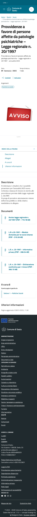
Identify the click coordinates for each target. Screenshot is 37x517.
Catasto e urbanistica (8, 382)
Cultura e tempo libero (9, 385)
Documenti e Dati (7, 359)
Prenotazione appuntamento (11, 470)
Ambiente (4, 369)
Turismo (4, 409)
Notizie (3, 418)
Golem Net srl (8, 512)
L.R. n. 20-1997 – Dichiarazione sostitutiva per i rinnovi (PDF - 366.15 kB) (21, 267)
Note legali (5, 486)
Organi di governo (7, 340)
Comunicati (5, 422)
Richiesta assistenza (8, 477)
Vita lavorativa (6, 412)
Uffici (3, 346)
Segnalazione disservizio (9, 473)
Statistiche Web (25, 503)
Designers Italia (17, 515)
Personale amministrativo (10, 356)
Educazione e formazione (10, 389)
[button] (6, 3)
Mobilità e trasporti (8, 399)
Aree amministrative (8, 343)
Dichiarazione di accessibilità (11, 490)
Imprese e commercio (8, 395)
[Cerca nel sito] (31, 9)
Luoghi (3, 436)
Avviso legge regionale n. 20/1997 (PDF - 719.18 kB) (19, 218)
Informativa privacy (8, 483)
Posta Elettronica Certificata (11, 460)
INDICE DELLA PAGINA (9, 149)
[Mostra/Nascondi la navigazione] (4, 9)
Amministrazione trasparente (11, 480)
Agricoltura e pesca (8, 366)
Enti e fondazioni (7, 349)
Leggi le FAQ (5, 467)
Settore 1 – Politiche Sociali (13, 293)
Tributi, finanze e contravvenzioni (13, 405)
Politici (3, 353)
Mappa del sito (6, 503)
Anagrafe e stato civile (9, 372)
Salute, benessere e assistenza (12, 402)
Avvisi (3, 425)
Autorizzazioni (6, 379)
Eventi (3, 439)
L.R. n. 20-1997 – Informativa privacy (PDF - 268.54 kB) (20, 250)
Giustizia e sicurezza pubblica (11, 392)
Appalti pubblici (6, 376)
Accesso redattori (30, 515)
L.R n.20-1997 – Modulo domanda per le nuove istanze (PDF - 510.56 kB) (21, 234)
